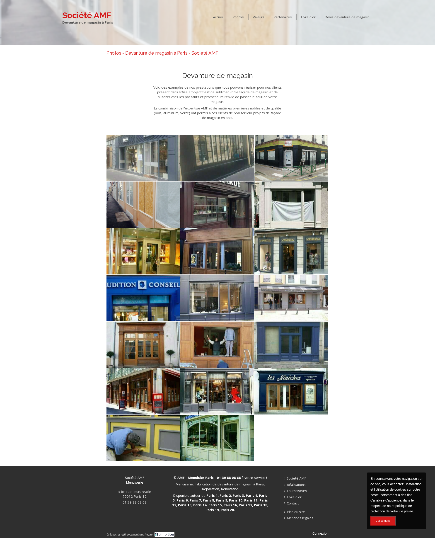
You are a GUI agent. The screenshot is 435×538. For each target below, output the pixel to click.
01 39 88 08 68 (135, 502)
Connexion (320, 533)
